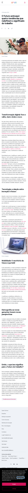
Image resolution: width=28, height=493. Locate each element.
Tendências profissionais (9, 399)
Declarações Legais (12, 467)
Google (10, 72)
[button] (2, 2)
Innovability (4, 164)
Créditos (4, 467)
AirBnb (15, 72)
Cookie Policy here (20, 477)
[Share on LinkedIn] (8, 28)
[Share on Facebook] (1, 28)
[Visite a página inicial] (14, 2)
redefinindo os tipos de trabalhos (11, 226)
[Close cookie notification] (26, 470)
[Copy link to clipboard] (11, 28)
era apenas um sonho (8, 209)
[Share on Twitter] (5, 28)
